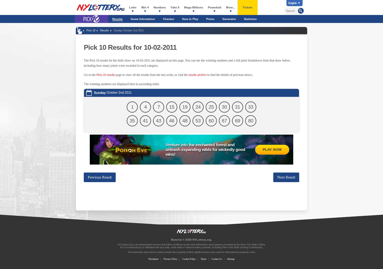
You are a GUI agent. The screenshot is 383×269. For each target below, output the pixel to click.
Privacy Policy (170, 259)
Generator (229, 19)
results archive (197, 74)
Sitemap (231, 259)
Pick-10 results (105, 74)
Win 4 (145, 7)
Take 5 (175, 7)
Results (117, 19)
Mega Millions (193, 7)
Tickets (248, 7)
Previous (100, 177)
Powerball (214, 7)
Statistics (250, 19)
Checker (168, 19)
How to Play (190, 19)
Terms (203, 259)
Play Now (272, 150)
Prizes (210, 19)
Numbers (160, 7)
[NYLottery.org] (101, 7)
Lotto (132, 7)
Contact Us (216, 259)
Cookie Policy (189, 259)
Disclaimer (153, 259)
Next (286, 177)
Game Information (143, 19)
